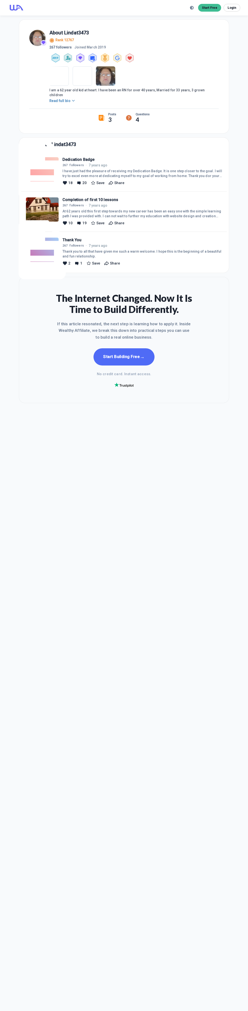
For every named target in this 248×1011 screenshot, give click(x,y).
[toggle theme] (192, 8)
